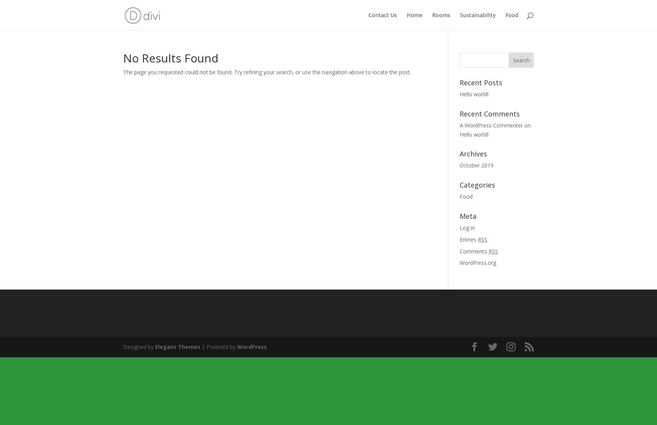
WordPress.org (478, 262)
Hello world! (474, 94)
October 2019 (477, 165)
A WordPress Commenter (491, 125)
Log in (467, 227)
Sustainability (478, 16)
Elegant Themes (177, 346)
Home (414, 16)
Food (512, 16)
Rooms (441, 16)
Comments (479, 251)
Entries (473, 239)
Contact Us (382, 16)
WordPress (252, 346)
